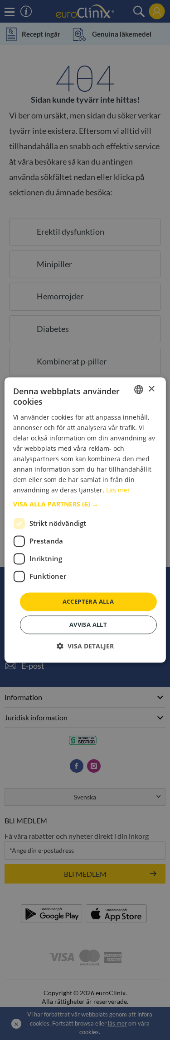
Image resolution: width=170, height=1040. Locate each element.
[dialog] (84, 519)
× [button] (151, 389)
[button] (84, 504)
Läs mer (118, 490)
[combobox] (138, 389)
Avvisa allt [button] (88, 625)
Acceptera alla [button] (88, 601)
